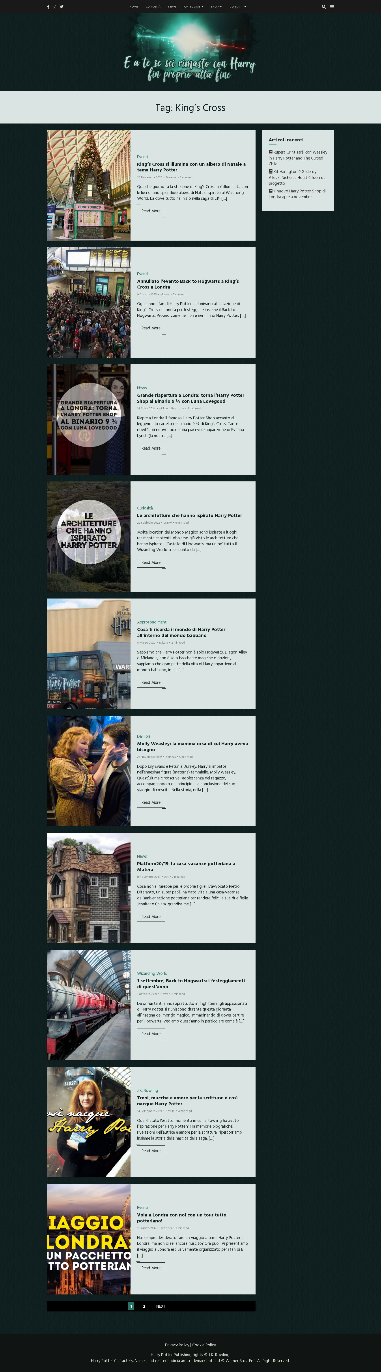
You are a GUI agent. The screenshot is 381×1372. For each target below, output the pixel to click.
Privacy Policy (177, 1345)
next (161, 1306)
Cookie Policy (204, 1345)
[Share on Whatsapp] (52, 160)
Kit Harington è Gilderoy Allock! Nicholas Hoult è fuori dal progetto (297, 177)
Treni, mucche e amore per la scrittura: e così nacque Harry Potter (187, 1100)
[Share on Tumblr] (52, 152)
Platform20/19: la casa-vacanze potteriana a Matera (186, 866)
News (172, 6)
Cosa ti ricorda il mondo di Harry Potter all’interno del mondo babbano (181, 631)
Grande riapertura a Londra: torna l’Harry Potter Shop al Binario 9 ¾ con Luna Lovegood (190, 397)
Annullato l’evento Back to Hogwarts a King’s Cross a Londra (188, 283)
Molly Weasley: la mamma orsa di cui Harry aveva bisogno (192, 746)
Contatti (236, 6)
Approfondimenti (152, 622)
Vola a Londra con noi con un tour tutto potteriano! (181, 1217)
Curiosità (153, 6)
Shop (215, 6)
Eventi (142, 157)
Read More (151, 211)
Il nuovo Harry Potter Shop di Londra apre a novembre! (297, 194)
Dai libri (143, 736)
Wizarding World (152, 973)
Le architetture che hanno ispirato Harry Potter (189, 515)
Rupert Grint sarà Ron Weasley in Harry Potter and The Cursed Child (298, 158)
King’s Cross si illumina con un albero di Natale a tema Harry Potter (191, 166)
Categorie (192, 6)
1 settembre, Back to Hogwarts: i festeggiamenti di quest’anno (191, 983)
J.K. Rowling (147, 1090)
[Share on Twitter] (52, 144)
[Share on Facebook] (52, 136)
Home (133, 6)
